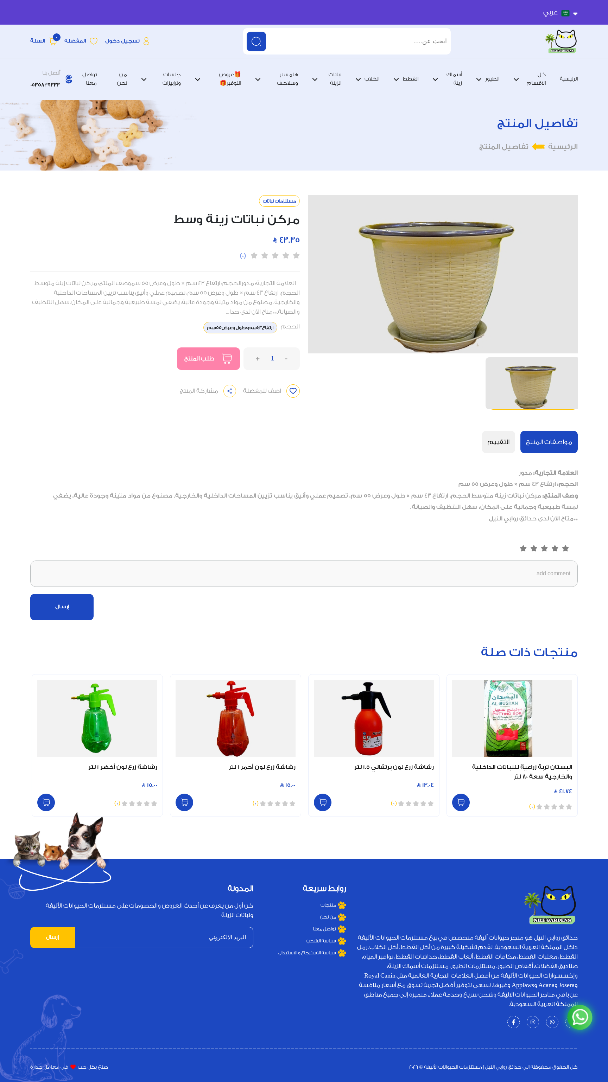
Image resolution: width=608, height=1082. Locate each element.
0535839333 (45, 85)
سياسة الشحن (321, 940)
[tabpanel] (303, 495)
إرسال (62, 607)
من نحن (328, 917)
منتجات (328, 905)
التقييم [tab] (498, 442)
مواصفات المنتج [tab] (549, 442)
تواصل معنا (324, 928)
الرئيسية (563, 147)
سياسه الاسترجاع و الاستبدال (307, 952)
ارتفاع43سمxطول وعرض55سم (240, 327)
